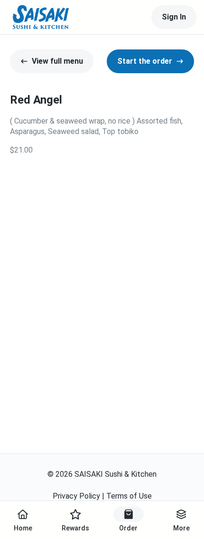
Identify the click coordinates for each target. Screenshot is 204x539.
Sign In (174, 16)
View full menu (57, 61)
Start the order (144, 61)
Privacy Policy (76, 495)
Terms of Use (129, 495)
